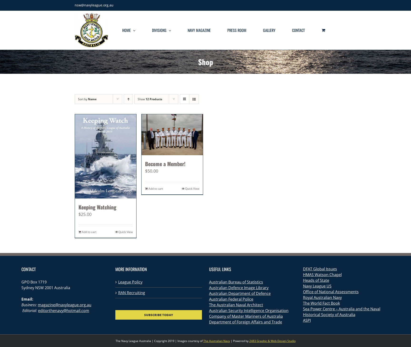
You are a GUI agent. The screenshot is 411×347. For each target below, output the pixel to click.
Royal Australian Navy (322, 297)
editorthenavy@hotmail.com (63, 310)
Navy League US (317, 286)
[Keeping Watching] (105, 156)
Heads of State (316, 280)
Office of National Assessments (331, 291)
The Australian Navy (216, 341)
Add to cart (89, 232)
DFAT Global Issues (320, 269)
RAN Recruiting (131, 292)
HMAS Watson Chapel (322, 274)
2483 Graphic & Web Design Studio (272, 341)
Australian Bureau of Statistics (236, 282)
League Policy (130, 282)
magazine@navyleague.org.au (64, 304)
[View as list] (194, 99)
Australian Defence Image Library (239, 287)
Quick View (125, 232)
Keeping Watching (97, 207)
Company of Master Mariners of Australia (246, 316)
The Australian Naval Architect (236, 304)
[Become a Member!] (172, 134)
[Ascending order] (128, 99)
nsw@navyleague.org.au (94, 5)
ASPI (307, 320)
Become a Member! (165, 164)
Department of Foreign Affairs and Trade (245, 322)
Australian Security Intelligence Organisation (249, 310)
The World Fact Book (321, 303)
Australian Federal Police (231, 299)
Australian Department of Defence (240, 293)
